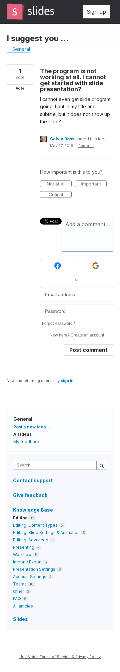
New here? (77, 335)
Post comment (88, 350)
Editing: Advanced (30, 539)
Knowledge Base (33, 510)
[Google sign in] (95, 265)
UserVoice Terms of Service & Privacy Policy (60, 656)
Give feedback (30, 495)
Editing (20, 517)
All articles (23, 606)
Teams (20, 583)
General (22, 419)
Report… (86, 145)
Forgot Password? (58, 323)
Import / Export (27, 561)
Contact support (33, 480)
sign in (67, 380)
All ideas (22, 434)
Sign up (96, 11)
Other (18, 591)
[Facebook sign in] (57, 265)
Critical (60, 195)
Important (94, 184)
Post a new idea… (31, 426)
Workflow (22, 554)
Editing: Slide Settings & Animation (46, 532)
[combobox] (56, 465)
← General (18, 49)
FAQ (17, 598)
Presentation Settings (34, 569)
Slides (20, 619)
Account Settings (29, 576)
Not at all (59, 184)
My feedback (26, 441)
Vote (20, 88)
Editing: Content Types (35, 525)
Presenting (23, 547)
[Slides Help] (30, 11)
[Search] (101, 465)
